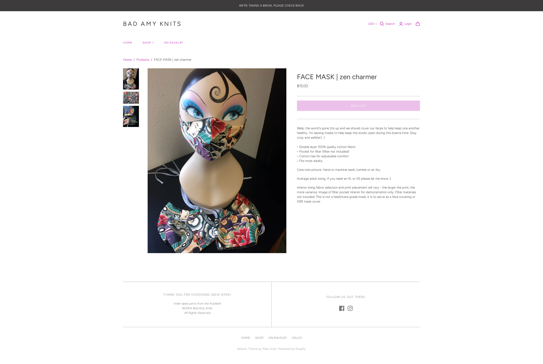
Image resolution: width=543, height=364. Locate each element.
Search (390, 24)
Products (142, 60)
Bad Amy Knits (152, 23)
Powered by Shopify (291, 349)
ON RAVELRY (173, 42)
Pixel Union (269, 349)
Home (127, 60)
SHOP (147, 42)
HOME (127, 42)
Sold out (358, 105)
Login (408, 24)
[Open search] (382, 24)
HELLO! (297, 338)
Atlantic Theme (247, 349)
